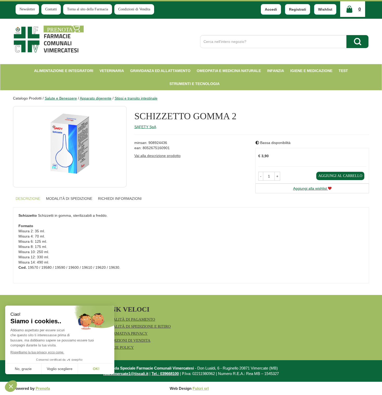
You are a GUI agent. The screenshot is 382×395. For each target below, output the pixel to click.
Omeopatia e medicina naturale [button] (229, 71)
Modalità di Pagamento (129, 319)
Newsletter (27, 9)
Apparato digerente (95, 98)
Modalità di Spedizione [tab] (69, 198)
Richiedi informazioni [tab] (120, 198)
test (343, 71)
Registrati (297, 9)
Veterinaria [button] (112, 71)
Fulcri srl (201, 388)
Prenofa (43, 388)
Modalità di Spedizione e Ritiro (137, 326)
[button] (260, 176)
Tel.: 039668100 (165, 373)
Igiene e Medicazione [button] (311, 71)
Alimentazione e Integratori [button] (63, 71)
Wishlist (325, 9)
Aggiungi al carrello (340, 176)
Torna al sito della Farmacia (87, 9)
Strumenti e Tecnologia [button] (194, 84)
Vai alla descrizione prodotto (157, 156)
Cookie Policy (119, 347)
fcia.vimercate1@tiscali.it (125, 373)
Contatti (51, 9)
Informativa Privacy (126, 333)
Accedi (271, 9)
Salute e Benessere (61, 98)
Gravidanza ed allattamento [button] (160, 71)
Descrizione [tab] (28, 198)
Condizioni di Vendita (134, 9)
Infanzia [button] (275, 71)
